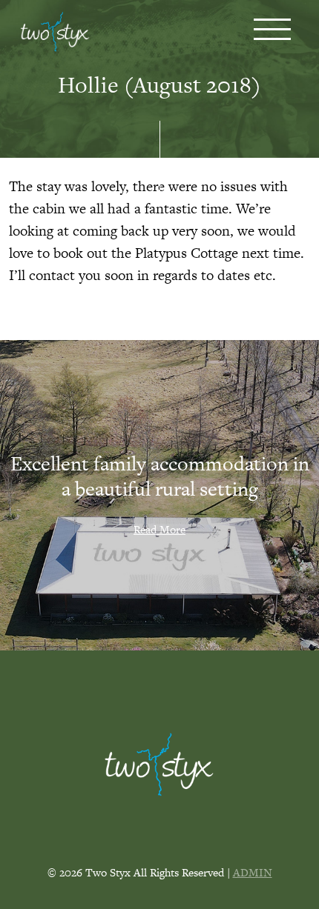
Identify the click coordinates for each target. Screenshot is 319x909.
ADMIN (252, 872)
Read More (159, 529)
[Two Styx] (55, 33)
